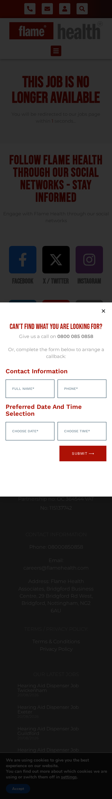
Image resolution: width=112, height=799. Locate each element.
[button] (103, 311)
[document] (56, 399)
